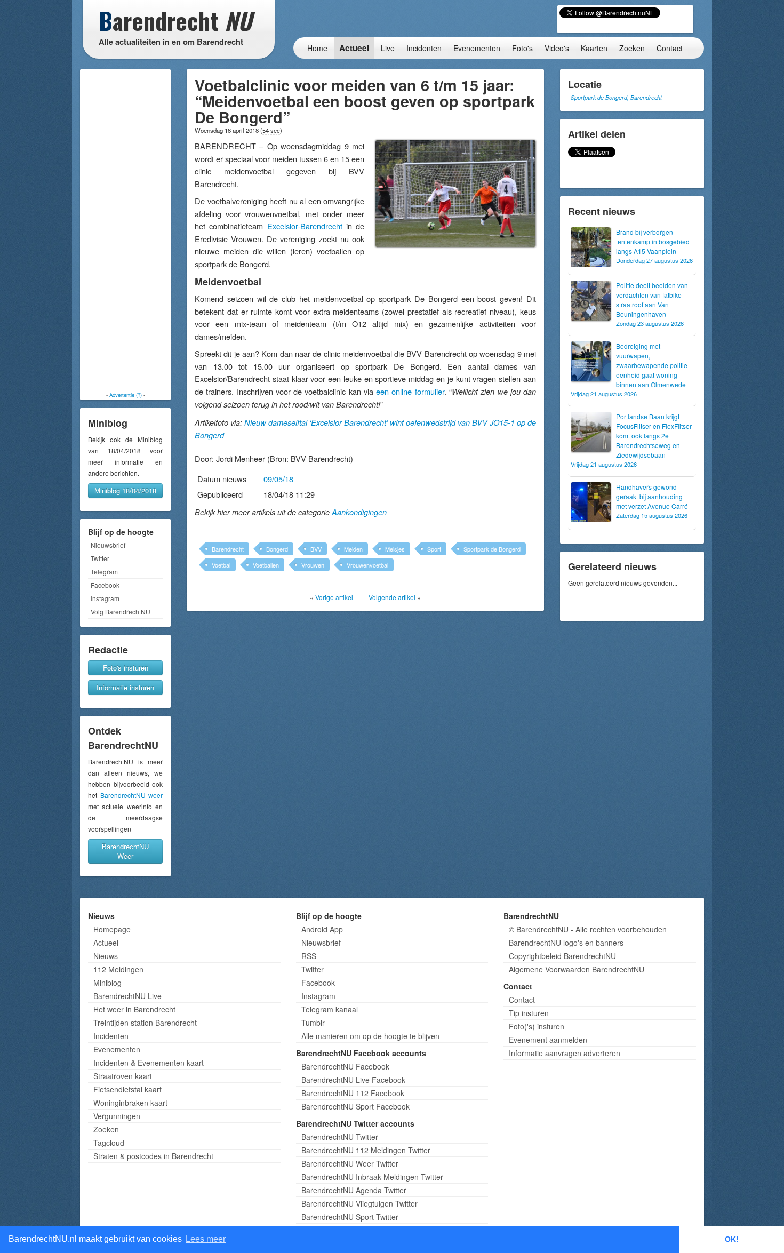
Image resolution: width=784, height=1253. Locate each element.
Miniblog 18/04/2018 (125, 490)
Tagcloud (108, 1142)
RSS (308, 956)
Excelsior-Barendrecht (304, 226)
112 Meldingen (118, 969)
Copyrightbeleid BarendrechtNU (562, 956)
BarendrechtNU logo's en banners (566, 942)
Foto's (522, 48)
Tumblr (313, 1022)
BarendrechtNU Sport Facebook (355, 1106)
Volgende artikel (392, 597)
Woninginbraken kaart (130, 1102)
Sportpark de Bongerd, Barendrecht (616, 97)
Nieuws (105, 956)
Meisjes (395, 549)
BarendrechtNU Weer (125, 851)
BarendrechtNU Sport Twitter (349, 1216)
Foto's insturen (125, 668)
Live (388, 48)
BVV (316, 549)
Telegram (104, 571)
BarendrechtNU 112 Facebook (352, 1093)
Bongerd (277, 549)
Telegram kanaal (329, 1009)
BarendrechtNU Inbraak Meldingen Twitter (372, 1176)
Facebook (105, 584)
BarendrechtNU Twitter (339, 1136)
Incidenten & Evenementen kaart (148, 1062)
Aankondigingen (359, 512)
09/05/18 (278, 478)
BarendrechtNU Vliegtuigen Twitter (359, 1203)
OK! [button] (732, 1239)
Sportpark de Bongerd (492, 549)
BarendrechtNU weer (131, 795)
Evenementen (476, 48)
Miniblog (107, 982)
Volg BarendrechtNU (120, 611)
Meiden (353, 549)
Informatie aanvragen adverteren (564, 1053)
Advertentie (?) (125, 394)
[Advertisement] (125, 230)
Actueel (354, 48)
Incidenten (424, 48)
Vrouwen (312, 565)
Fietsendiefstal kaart (127, 1089)
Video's (557, 48)
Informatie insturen (125, 687)
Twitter (100, 558)
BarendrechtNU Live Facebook (353, 1079)
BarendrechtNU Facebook (345, 1066)
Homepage (112, 929)
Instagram (105, 598)
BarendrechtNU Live (127, 996)
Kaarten (594, 48)
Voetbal (221, 565)
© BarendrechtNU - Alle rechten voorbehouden (588, 929)
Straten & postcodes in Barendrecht (153, 1156)
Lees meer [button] (206, 1238)
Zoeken (632, 48)
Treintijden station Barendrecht (145, 1022)
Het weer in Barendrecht (134, 1009)
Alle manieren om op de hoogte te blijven (370, 1036)
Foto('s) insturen (536, 1026)
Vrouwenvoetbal (367, 565)
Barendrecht (228, 549)
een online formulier (410, 391)
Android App (322, 929)
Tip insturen (529, 1013)
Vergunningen (116, 1116)
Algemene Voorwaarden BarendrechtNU (576, 969)
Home (317, 48)
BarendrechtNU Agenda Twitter (353, 1190)
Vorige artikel (334, 597)
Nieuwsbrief (108, 544)
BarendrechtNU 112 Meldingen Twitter (365, 1150)
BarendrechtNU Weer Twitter (349, 1163)
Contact (670, 48)
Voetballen (266, 565)
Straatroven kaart (122, 1076)
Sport (434, 549)
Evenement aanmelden (548, 1039)
